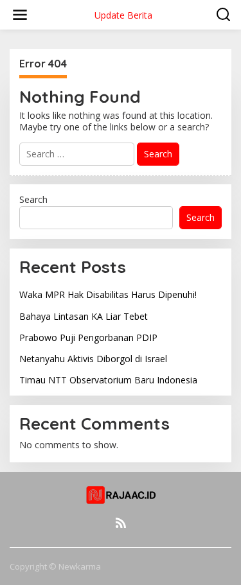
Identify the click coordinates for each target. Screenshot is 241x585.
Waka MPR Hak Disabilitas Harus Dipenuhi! (108, 294)
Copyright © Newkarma (55, 566)
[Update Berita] (120, 495)
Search (33, 199)
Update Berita (123, 15)
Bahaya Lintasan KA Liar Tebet (83, 316)
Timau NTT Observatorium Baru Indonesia (108, 380)
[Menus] (20, 15)
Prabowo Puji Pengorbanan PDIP (88, 337)
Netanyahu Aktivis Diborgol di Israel (93, 359)
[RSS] (120, 522)
